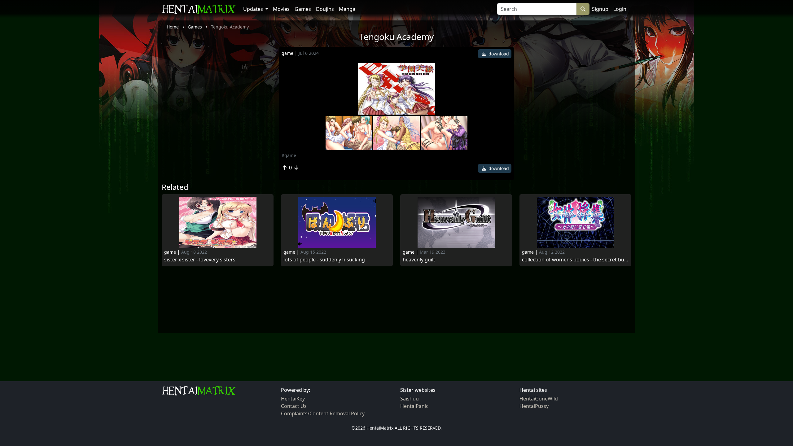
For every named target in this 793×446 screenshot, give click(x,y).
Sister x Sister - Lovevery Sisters (199, 260)
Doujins (325, 9)
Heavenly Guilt (419, 260)
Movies (281, 9)
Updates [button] (253, 9)
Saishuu (409, 398)
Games (303, 9)
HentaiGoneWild (538, 398)
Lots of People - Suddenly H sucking (324, 260)
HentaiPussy (534, 406)
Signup (600, 9)
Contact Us (294, 406)
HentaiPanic (414, 406)
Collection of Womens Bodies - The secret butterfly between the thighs (575, 260)
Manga (347, 9)
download (498, 54)
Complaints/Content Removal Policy (323, 413)
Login (619, 9)
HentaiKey (293, 398)
